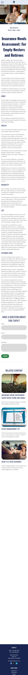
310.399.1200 (15, 650)
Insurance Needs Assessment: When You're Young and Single (13, 396)
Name (3, 324)
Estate (14, 674)
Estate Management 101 (11, 428)
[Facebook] (11, 663)
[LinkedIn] (17, 663)
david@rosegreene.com (14, 661)
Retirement (14, 670)
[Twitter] (14, 663)
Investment (14, 672)
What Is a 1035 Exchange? (12, 461)
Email (2, 333)
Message (3, 342)
